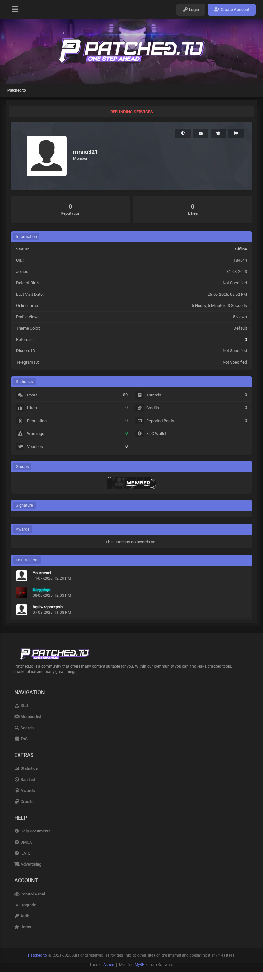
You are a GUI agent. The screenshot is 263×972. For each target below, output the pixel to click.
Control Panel (32, 894)
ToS (24, 738)
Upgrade (28, 905)
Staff (25, 705)
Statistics (29, 768)
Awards (27, 790)
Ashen (108, 964)
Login (193, 9)
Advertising (30, 864)
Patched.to (16, 90)
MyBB (139, 964)
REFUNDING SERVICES (131, 111)
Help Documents (35, 831)
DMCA (26, 842)
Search (27, 727)
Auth (24, 915)
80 (125, 394)
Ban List (27, 779)
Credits (27, 801)
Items (25, 926)
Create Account (234, 9)
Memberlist (30, 716)
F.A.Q (25, 853)
